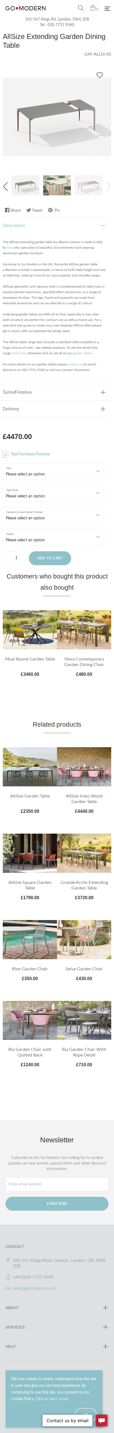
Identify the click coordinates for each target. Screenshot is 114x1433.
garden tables (82, 353)
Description (14, 225)
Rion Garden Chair (30, 969)
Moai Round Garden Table (30, 659)
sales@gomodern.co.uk (35, 1288)
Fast (10, 247)
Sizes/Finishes (17, 392)
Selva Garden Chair (84, 969)
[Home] (25, 14)
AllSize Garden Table (30, 796)
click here (18, 353)
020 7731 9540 (61, 25)
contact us (75, 364)
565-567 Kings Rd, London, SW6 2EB (57, 19)
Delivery (11, 409)
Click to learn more (52, 1399)
